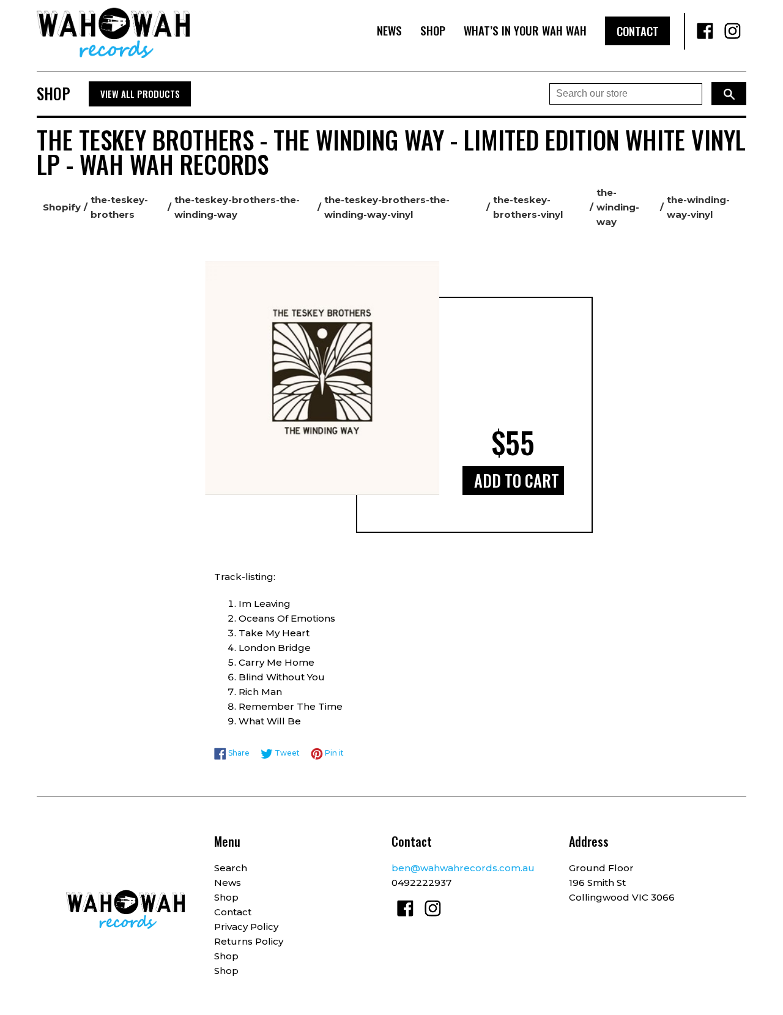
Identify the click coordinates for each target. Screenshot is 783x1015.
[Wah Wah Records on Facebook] (705, 31)
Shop (432, 30)
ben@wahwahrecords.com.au (463, 868)
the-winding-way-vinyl (698, 207)
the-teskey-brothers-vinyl (528, 207)
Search (230, 868)
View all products (140, 93)
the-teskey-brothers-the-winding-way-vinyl (387, 207)
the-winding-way (617, 207)
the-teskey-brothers (119, 207)
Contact (638, 31)
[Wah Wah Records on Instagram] (732, 31)
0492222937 (421, 882)
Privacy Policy (246, 926)
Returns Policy (248, 941)
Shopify (62, 207)
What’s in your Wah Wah (525, 30)
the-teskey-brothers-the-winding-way (237, 207)
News (389, 30)
